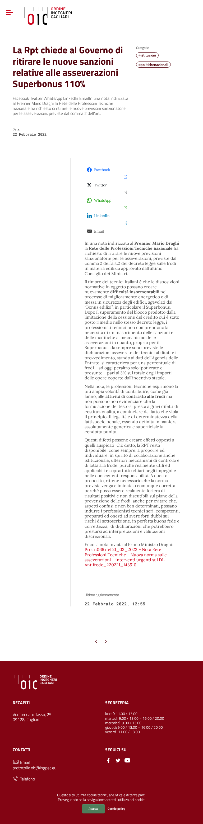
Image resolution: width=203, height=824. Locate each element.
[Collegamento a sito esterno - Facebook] (108, 760)
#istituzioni (147, 55)
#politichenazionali (153, 65)
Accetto (93, 808)
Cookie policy (116, 808)
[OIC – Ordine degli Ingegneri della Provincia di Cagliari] (45, 15)
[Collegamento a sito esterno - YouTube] (127, 760)
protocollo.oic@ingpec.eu (34, 767)
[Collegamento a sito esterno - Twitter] (118, 760)
